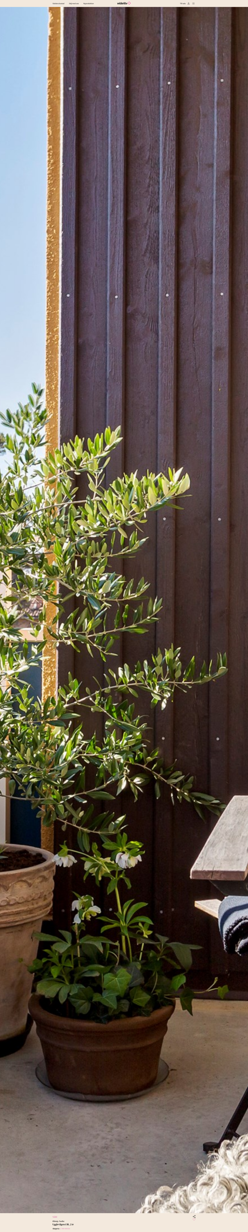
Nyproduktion (88, 4)
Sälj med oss (74, 4)
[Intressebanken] (188, 3)
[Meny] (193, 3)
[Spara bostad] (194, 1219)
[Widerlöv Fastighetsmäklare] (124, 3)
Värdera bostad (58, 4)
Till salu (183, 4)
